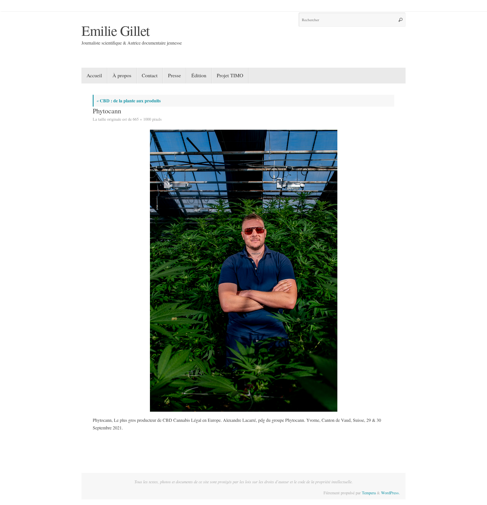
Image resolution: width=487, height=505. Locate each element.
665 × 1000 (142, 119)
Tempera (369, 492)
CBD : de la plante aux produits (128, 100)
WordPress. (390, 492)
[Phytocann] (243, 271)
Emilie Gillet (115, 30)
